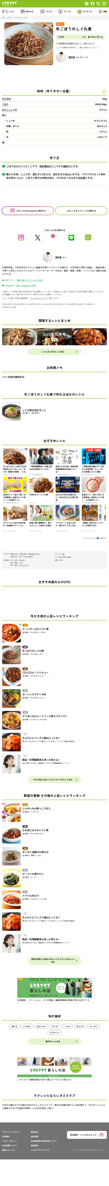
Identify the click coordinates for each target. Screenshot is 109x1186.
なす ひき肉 (6, 304)
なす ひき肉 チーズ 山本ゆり (76, 304)
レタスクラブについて (40, 1150)
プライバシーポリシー (11, 1132)
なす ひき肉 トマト (59, 304)
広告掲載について (9, 1145)
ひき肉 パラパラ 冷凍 (9, 307)
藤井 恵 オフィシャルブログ (30, 280)
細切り (66, 166)
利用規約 (6, 1136)
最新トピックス (8, 1150)
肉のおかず (13, 556)
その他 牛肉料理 (28, 556)
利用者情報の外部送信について (44, 1141)
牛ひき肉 (6, 98)
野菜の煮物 (23, 554)
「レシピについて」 (38, 298)
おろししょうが (9, 109)
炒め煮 (81, 177)
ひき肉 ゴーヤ (90, 304)
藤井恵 (72, 57)
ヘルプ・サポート (9, 1141)
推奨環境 (34, 1136)
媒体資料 (34, 1145)
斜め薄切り (45, 166)
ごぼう (5, 104)
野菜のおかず (14, 554)
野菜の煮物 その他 (33, 554)
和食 (63, 554)
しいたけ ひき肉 (47, 304)
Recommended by (89, 538)
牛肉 (20, 556)
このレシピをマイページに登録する (81, 210)
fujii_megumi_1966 (26, 285)
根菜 (16, 563)
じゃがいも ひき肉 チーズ (19, 304)
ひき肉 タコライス (35, 304)
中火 (67, 174)
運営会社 (34, 1132)
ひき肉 (15, 560)
